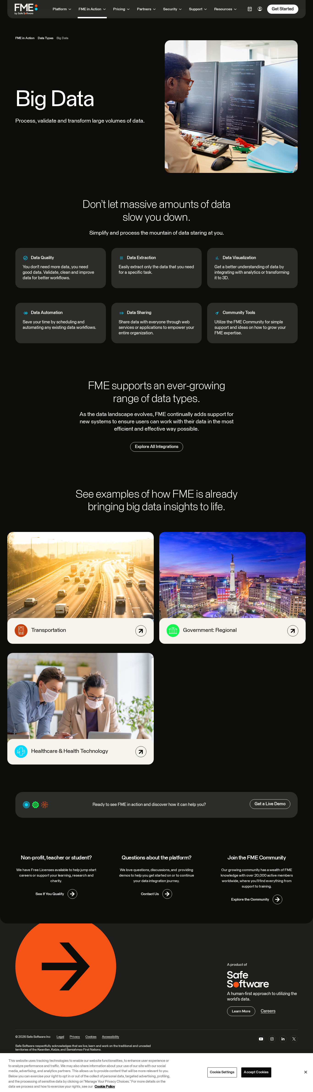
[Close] (306, 1072)
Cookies (90, 1036)
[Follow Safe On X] (294, 1039)
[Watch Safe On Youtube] (261, 1039)
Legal (60, 1036)
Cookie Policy (105, 1086)
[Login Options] (249, 9)
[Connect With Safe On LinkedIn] (283, 1039)
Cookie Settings (222, 1072)
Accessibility (110, 1036)
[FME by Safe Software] (31, 9)
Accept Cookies (256, 1072)
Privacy (75, 1036)
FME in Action (25, 38)
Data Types (45, 38)
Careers (268, 1011)
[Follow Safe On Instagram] (272, 1039)
